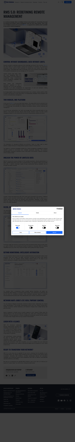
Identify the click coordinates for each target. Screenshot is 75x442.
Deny (21, 232)
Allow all (54, 232)
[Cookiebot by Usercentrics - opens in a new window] (57, 209)
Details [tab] (37, 212)
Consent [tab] (20, 212)
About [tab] (55, 212)
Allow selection (37, 232)
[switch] (31, 228)
